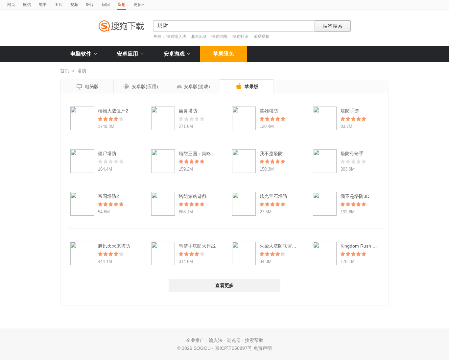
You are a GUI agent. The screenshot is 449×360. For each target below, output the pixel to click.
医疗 (90, 4)
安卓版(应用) (140, 86)
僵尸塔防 (107, 153)
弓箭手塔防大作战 (197, 246)
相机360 (198, 36)
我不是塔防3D (355, 196)
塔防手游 (350, 110)
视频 (74, 4)
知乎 (43, 4)
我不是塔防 (271, 153)
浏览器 (234, 340)
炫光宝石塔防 (273, 196)
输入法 (216, 340)
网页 (11, 4)
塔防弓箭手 (352, 153)
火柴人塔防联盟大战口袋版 (287, 246)
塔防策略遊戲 (192, 196)
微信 (27, 4)
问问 (106, 4)
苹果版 (246, 86)
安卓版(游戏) (197, 86)
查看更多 (224, 285)
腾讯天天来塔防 (114, 246)
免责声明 (262, 348)
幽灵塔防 (188, 110)
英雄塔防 (269, 110)
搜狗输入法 (176, 36)
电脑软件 (80, 54)
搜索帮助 (254, 340)
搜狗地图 (219, 36)
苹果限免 (223, 54)
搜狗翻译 (240, 36)
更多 (138, 4)
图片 (58, 4)
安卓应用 (127, 54)
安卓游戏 (174, 54)
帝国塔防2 (108, 196)
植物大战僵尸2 (113, 110)
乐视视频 (261, 36)
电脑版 (87, 86)
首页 (64, 70)
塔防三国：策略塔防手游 (204, 153)
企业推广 (195, 340)
